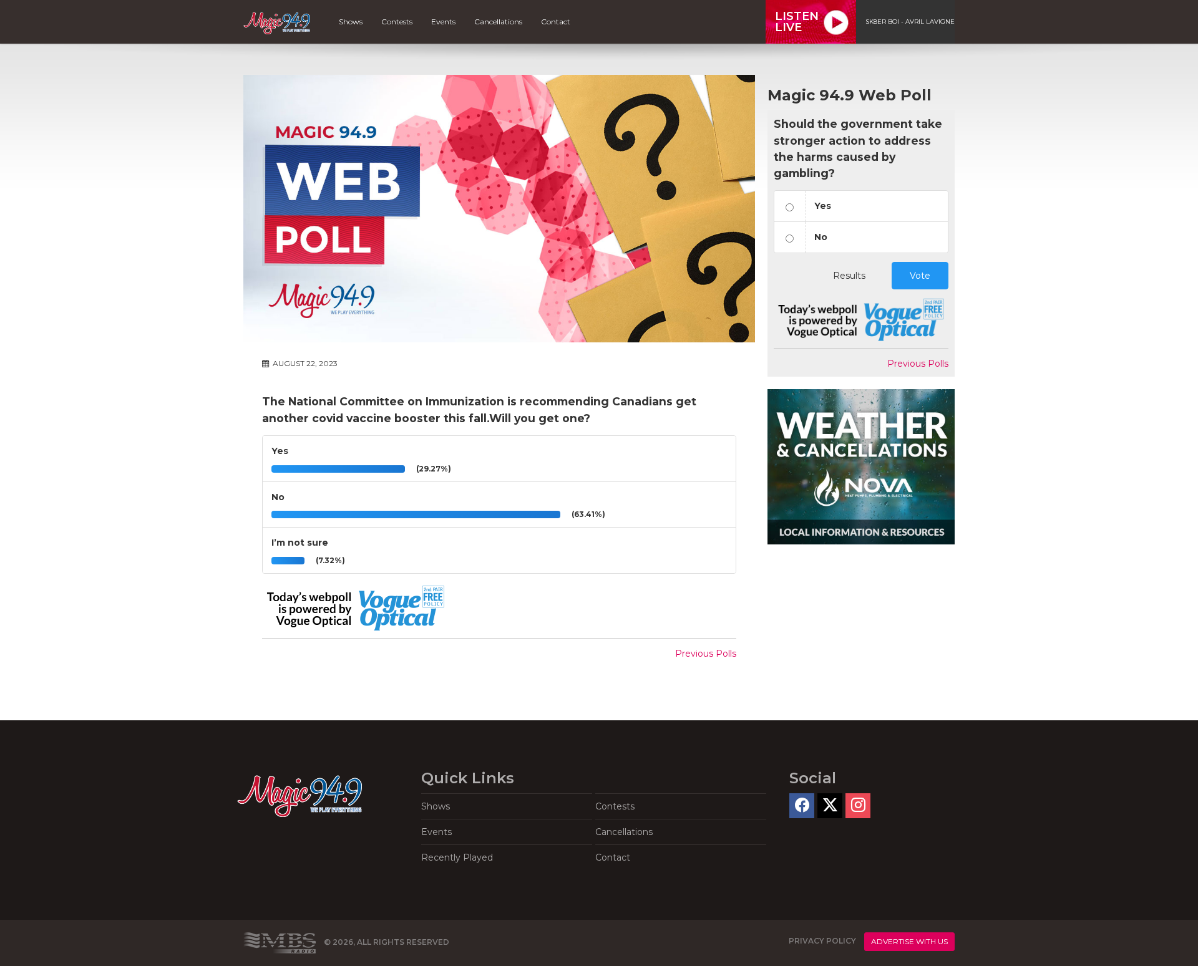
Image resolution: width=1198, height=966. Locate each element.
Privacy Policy (822, 940)
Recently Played (457, 857)
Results (849, 275)
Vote (920, 275)
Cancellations (498, 21)
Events (443, 21)
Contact (555, 21)
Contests (396, 21)
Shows (351, 21)
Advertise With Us (909, 941)
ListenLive (797, 21)
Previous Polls (705, 653)
